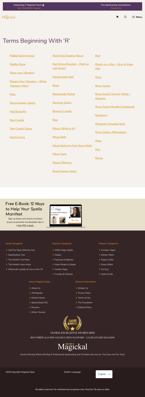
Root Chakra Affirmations (110, 132)
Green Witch (107, 264)
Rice (55, 120)
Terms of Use (84, 297)
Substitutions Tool (16, 254)
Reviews (35, 307)
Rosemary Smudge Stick (110, 124)
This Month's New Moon (19, 264)
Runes (99, 158)
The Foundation (85, 302)
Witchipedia (37, 292)
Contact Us (116, 8)
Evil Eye (105, 269)
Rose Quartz (102, 86)
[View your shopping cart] (117, 17)
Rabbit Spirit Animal (22, 56)
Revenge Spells (62, 103)
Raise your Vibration (22, 73)
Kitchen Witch (107, 254)
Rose (98, 77)
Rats (12, 94)
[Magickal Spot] (8, 17)
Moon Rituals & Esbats (65, 264)
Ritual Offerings (62, 162)
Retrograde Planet (64, 94)
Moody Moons (38, 297)
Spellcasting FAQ (39, 302)
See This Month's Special (29, 8)
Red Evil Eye (17, 137)
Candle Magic (61, 269)
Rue (97, 149)
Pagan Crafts (107, 259)
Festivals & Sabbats (64, 259)
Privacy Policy (84, 292)
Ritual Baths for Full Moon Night (72, 146)
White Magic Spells (64, 250)
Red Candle (17, 120)
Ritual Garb (59, 154)
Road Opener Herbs (65, 171)
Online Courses (38, 312)
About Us (35, 288)
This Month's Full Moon (19, 259)
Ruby (98, 141)
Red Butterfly (18, 111)
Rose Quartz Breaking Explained (115, 107)
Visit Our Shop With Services (21, 250)
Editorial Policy (85, 307)
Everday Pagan (108, 250)
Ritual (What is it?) (64, 128)
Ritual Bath (59, 137)
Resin (56, 85)
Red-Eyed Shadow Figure (68, 56)
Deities (58, 254)
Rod (97, 56)
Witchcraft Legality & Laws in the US (25, 269)
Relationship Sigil (63, 77)
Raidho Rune (17, 64)
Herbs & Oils (107, 274)
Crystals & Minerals (64, 274)
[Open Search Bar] (125, 17)
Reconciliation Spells (22, 103)
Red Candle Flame (21, 129)
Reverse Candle (62, 111)
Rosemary (101, 115)
